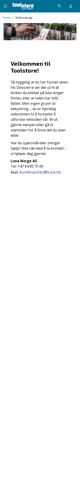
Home (6, 18)
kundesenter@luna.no (40, 172)
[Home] (23, 6)
